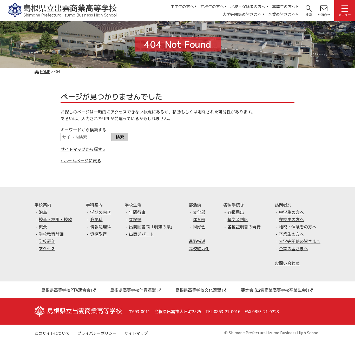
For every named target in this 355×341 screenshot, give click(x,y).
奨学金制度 (237, 219)
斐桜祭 (135, 219)
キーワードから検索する (83, 129)
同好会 (199, 226)
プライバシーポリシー (96, 333)
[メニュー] (344, 8)
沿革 (43, 212)
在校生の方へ (212, 6)
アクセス (47, 248)
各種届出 (235, 212)
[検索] (308, 8)
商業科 (96, 219)
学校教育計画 (51, 234)
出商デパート (141, 234)
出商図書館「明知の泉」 (152, 226)
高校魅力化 (199, 248)
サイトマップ (136, 333)
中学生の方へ (182, 6)
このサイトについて (52, 333)
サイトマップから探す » (83, 149)
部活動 (195, 205)
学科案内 (94, 205)
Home (45, 71)
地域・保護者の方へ (247, 6)
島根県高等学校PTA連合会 (65, 290)
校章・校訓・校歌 (55, 219)
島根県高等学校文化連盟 (198, 290)
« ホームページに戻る (81, 160)
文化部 (199, 212)
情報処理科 (100, 226)
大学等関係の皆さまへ (241, 14)
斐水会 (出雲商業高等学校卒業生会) (274, 290)
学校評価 (47, 241)
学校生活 (133, 205)
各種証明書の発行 (244, 226)
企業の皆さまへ (281, 14)
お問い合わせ (287, 263)
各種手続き (233, 205)
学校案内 (43, 205)
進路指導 (197, 241)
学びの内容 (100, 212)
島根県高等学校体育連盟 (133, 290)
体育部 (199, 219)
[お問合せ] (324, 8)
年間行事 (137, 212)
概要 (43, 226)
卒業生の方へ (283, 6)
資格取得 (98, 234)
